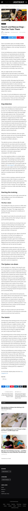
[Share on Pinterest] (20, 37)
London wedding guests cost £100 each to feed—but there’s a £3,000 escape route (13, 429)
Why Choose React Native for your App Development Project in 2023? (7, 395)
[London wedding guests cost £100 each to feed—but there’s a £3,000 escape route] (14, 420)
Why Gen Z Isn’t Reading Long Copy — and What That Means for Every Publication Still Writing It (13, 451)
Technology (19, 504)
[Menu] (2, 2)
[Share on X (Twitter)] (12, 37)
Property (24, 504)
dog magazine (10, 165)
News (4, 504)
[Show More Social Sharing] (25, 37)
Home (2, 487)
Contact (3, 491)
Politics (5, 506)
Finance (8, 504)
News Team (7, 32)
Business (13, 504)
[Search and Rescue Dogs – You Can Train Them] (14, 15)
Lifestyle (3, 23)
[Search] (26, 2)
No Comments (22, 32)
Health (14, 506)
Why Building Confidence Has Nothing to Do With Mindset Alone (12, 408)
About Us (3, 489)
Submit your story (5, 493)
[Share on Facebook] (5, 37)
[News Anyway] (14, 2)
